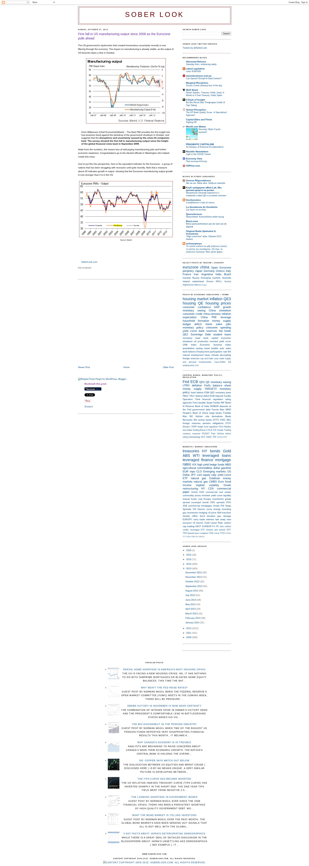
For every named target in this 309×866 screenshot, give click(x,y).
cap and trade (206, 358)
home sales (214, 324)
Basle (228, 416)
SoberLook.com (89, 262)
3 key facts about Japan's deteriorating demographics (164, 833)
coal (200, 499)
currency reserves (191, 433)
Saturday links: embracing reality (201, 64)
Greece (220, 270)
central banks (205, 420)
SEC (228, 420)
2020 (189, 550)
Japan (198, 270)
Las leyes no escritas (196, 209)
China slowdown (220, 310)
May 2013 (190, 604)
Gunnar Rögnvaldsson (198, 180)
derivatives (217, 416)
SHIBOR (214, 406)
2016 (189, 554)
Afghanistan (188, 285)
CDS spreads (217, 502)
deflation (197, 385)
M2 (191, 416)
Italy (228, 270)
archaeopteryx (194, 243)
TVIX (222, 533)
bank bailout (197, 392)
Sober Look (154, 14)
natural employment (193, 355)
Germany (209, 270)
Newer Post (84, 367)
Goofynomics (193, 200)
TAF (214, 437)
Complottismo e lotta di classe (200, 202)
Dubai (204, 285)
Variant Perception (196, 109)
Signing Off (191, 122)
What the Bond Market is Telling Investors (164, 815)
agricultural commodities (197, 468)
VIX (194, 464)
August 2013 (192, 590)
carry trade (219, 358)
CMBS (213, 481)
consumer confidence (197, 307)
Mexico (197, 285)
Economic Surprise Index (215, 344)
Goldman (214, 478)
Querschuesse (194, 214)
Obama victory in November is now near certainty (164, 706)
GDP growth (222, 307)
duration (211, 516)
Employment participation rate (212, 351)
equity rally (209, 474)
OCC (203, 437)
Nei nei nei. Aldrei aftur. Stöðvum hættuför (205, 183)
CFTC (216, 420)
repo (192, 471)
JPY (193, 474)
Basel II (203, 430)
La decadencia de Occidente (201, 207)
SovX (202, 516)
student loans (222, 334)
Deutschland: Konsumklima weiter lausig (205, 217)
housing (189, 303)
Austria (227, 281)
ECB (194, 382)
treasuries (191, 451)
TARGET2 (211, 388)
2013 (189, 568)
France (187, 274)
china (204, 267)
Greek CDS (197, 492)
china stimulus (212, 313)
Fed (186, 382)
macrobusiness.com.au (199, 75)
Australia (226, 277)
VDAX (188, 537)
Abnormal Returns (196, 61)
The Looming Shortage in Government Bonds (164, 797)
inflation (216, 299)
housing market (195, 299)
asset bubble (211, 348)
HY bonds (211, 451)
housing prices (218, 303)
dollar (216, 468)
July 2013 (190, 595)
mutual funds (190, 499)
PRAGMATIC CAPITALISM (200, 144)
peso (197, 533)
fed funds (225, 330)
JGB (185, 505)
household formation (196, 320)
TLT (184, 537)
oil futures (198, 522)
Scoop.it (88, 406)
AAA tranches (224, 512)
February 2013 (193, 618)
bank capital (210, 338)
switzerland (198, 281)
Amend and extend (215, 530)
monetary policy (193, 327)
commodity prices (192, 495)
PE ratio (220, 526)
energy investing (222, 509)
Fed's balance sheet (217, 385)
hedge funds (217, 464)
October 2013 (192, 581)
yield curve (190, 330)
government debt (201, 409)
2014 (189, 564)
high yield (203, 464)
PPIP (225, 437)
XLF (197, 537)
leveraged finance (198, 460)
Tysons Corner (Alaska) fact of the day (204, 85)
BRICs (219, 281)
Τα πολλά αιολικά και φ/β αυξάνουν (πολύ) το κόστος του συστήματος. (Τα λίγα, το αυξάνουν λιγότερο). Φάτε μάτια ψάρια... (206, 249)
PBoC (185, 396)
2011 (189, 632)
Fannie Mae (218, 409)
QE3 (227, 299)
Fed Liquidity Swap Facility (206, 402)
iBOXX (201, 537)
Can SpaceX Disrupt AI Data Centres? (204, 78)
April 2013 (190, 609)
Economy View (194, 158)
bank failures (189, 351)
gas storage (224, 516)
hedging (203, 512)
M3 (229, 351)
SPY (229, 530)
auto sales (225, 348)
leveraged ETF (197, 530)
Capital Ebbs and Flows (199, 119)
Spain (214, 267)
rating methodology (191, 437)
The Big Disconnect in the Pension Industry (164, 724)
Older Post (168, 367)
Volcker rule (202, 416)
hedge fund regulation (207, 426)
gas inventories (190, 512)
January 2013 (192, 622)
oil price (212, 512)
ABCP (198, 526)
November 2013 (193, 577)
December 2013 (193, 572)
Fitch (221, 426)
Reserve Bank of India (197, 406)
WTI (196, 455)
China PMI (209, 317)
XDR (193, 537)
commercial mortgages (200, 505)
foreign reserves (191, 358)
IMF (223, 402)
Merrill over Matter (196, 126)
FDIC (222, 420)
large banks (215, 413)
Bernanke (187, 420)
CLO (199, 471)
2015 (189, 559)
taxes (207, 355)
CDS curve (214, 533)
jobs (228, 324)
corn (199, 474)
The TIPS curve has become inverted (164, 779)
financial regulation (212, 399)
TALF (192, 396)
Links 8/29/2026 (193, 71)
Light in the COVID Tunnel (198, 154)
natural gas (198, 478)
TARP (194, 426)
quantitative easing (193, 348)
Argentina (207, 274)
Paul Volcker (217, 433)
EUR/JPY (187, 519)
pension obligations (213, 423)
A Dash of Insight (195, 99)
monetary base (191, 338)
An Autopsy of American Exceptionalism (205, 147)
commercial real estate (218, 492)
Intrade (215, 355)
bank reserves (208, 330)
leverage (226, 317)
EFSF (228, 423)
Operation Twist (191, 399)
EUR (185, 471)
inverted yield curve (220, 341)
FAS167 (205, 433)
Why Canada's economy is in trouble (164, 742)
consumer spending (218, 327)
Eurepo (207, 499)
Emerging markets (210, 277)
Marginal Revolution (197, 83)
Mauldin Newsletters (197, 151)
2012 (189, 628)
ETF (185, 478)
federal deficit (202, 396)
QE (200, 303)
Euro (221, 481)
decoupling (225, 355)
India (218, 274)
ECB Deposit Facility (220, 396)
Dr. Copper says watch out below (164, 760)
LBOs (195, 516)
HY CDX (207, 488)
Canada (187, 277)
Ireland (186, 281)
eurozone (190, 267)
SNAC (209, 437)
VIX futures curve (202, 509)
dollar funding (193, 430)
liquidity (227, 495)
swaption (204, 533)
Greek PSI (218, 505)
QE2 (185, 334)
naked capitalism (195, 68)
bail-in (228, 433)
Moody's (186, 426)
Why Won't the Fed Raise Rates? (164, 687)
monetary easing (194, 310)
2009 (189, 637)
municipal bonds (200, 502)
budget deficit (192, 324)
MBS (228, 464)
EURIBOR (206, 526)
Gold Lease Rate (214, 522)
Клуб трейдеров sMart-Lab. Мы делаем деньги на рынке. (204, 188)
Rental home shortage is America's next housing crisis (164, 669)
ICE (214, 430)
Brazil (227, 274)
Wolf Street (192, 90)
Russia (195, 277)
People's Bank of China (195, 413)
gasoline (226, 468)
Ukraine (209, 281)
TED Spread (188, 533)
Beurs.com (192, 221)
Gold (227, 451)
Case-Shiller (219, 362)
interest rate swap (215, 519)
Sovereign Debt (201, 334)
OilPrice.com (193, 165)
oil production (201, 341)
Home (126, 367)
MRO (228, 409)
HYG (228, 502)
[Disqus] (126, 323)
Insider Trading (224, 430)
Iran (196, 274)
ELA (210, 430)
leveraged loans (216, 455)
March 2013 (191, 613)
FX (213, 526)
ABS (186, 455)
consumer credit (192, 313)
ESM (206, 392)
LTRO (186, 385)
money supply (221, 320)
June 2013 (191, 600)
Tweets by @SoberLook (195, 47)
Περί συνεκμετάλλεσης (196, 161)
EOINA (220, 437)
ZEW (197, 365)
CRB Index (190, 344)
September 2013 (194, 586)
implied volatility (207, 485)
